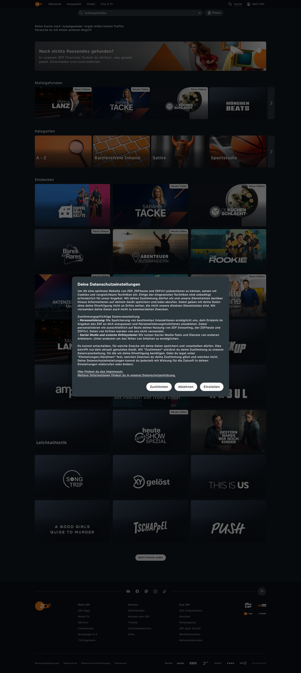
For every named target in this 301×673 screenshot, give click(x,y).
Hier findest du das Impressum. (100, 371)
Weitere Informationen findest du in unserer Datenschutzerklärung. (127, 375)
